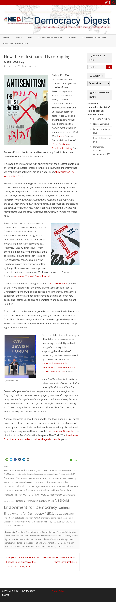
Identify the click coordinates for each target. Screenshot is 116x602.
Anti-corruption (65, 474)
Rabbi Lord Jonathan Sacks (27, 546)
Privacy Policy (58, 591)
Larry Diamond (69, 495)
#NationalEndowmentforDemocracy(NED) (23, 470)
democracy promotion (58, 482)
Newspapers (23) (101, 124)
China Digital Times (30, 478)
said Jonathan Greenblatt (61, 431)
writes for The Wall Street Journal (32, 276)
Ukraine (8, 525)
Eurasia (72, 37)
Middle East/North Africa (15, 44)
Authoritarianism (33, 532)
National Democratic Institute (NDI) (35, 500)
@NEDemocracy (10, 474)
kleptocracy (56, 494)
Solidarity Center (63, 522)
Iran (20, 495)
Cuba (25, 482)
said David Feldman (58, 283)
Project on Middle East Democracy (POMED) (22, 518)
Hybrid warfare (17, 490)
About (6, 37)
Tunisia (73, 522)
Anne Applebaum (51, 474)
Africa (19, 37)
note (61, 136)
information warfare (34, 490)
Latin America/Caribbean (94, 37)
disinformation (26, 486)
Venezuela (18, 525)
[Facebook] (109, 2)
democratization (10, 486)
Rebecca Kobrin (48, 546)
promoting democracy (51, 518)
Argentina (20, 532)
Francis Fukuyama (60, 486)
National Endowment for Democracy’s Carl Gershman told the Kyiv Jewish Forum (59, 367)
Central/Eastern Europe (50, 37)
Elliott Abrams (46, 486)
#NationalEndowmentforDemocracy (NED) (61, 470)
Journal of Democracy (35, 494)
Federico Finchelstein (24, 543)
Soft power (52, 522)
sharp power (41, 521)
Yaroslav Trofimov (64, 546)
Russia (31, 521)
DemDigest (11, 66)
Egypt (38, 486)
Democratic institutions (52, 535)
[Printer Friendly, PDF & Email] (73, 460)
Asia (30, 37)
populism (69, 513)
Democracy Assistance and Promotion (22, 535)
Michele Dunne (10, 501)
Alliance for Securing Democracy (30, 474)
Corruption (61, 478)
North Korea (59, 514)
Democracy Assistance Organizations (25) (101, 151)
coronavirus (52, 478)
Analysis (11, 532)
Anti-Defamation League (57, 539)
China (19, 478)
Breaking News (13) (102, 118)
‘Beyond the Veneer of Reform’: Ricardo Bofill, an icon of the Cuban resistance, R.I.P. (23, 562)
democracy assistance (37, 482)
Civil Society (69, 532)
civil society (42, 478)
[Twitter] (106, 2)
